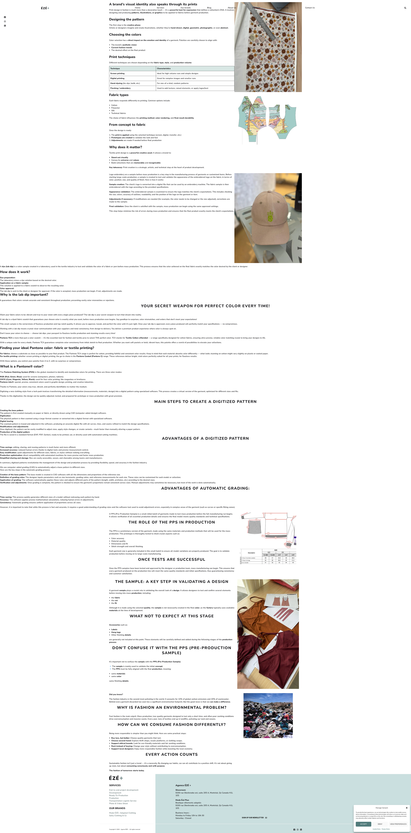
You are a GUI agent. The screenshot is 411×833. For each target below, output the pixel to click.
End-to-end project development (123, 790)
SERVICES (115, 785)
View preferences (398, 824)
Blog (209, 7)
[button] (407, 808)
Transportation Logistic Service (122, 801)
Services (160, 7)
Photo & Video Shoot (118, 803)
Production (114, 798)
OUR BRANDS (117, 808)
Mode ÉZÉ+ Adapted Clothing (122, 813)
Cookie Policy (377, 829)
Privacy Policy (386, 829)
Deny (380, 824)
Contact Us (310, 7)
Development (115, 792)
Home (137, 7)
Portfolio (256, 7)
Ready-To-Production (118, 795)
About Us (232, 7)
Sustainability (283, 7)
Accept (363, 824)
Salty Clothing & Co (118, 815)
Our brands (186, 7)
